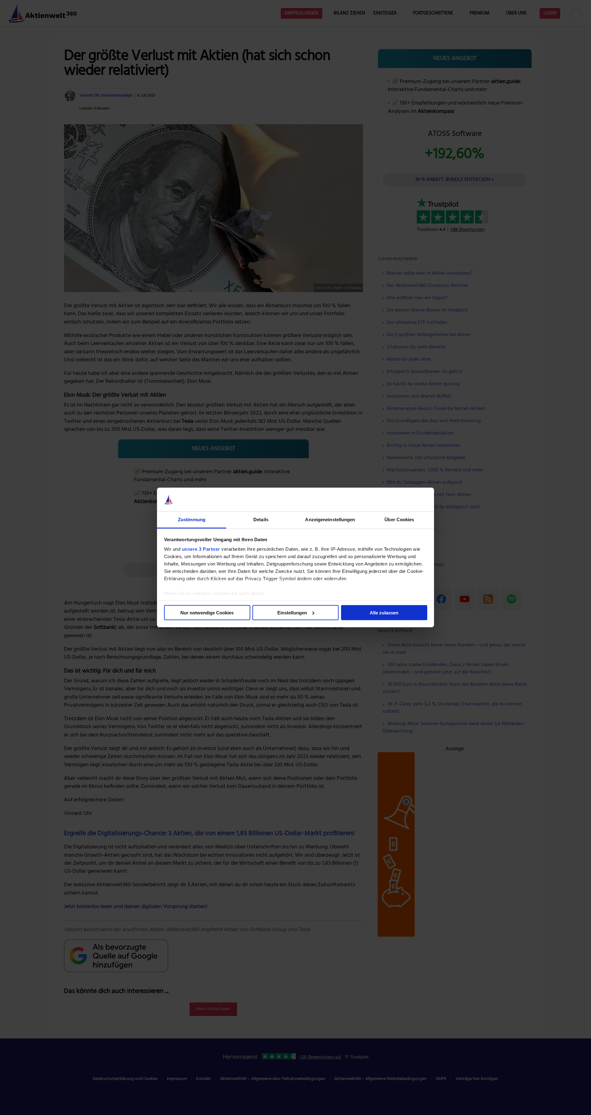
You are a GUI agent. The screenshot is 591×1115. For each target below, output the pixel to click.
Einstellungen (292, 612)
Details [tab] (260, 519)
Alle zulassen (384, 612)
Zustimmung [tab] (191, 519)
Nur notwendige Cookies (207, 612)
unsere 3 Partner (201, 549)
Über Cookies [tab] (399, 519)
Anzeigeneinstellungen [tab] (330, 519)
